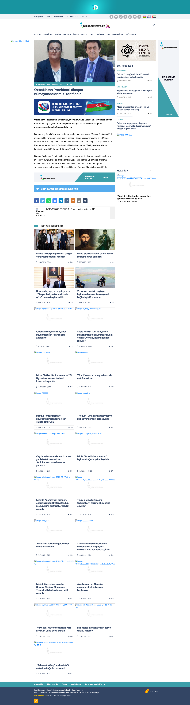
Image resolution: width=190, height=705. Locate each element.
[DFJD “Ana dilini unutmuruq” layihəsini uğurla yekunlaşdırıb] (95, 442)
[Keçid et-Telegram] (125, 17)
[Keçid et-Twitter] (116, 17)
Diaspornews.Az (40, 695)
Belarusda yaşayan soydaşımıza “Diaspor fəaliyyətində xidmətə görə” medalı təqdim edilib (53, 294)
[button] (85, 200)
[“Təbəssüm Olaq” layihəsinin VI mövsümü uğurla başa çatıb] (54, 651)
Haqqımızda (52, 684)
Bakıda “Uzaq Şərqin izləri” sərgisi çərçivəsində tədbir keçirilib (54, 255)
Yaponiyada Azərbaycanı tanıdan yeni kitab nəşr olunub (134, 92)
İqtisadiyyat (87, 34)
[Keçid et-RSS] (139, 17)
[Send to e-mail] (79, 200)
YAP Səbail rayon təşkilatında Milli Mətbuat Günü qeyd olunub (53, 629)
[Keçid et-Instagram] (121, 17)
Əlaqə (64, 684)
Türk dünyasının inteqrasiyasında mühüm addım (94, 377)
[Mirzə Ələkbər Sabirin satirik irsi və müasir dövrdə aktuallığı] (95, 239)
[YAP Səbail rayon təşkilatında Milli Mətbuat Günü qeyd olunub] (54, 614)
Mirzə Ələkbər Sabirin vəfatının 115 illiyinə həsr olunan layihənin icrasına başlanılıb (54, 378)
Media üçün (76, 684)
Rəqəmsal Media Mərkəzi (95, 684)
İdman (76, 34)
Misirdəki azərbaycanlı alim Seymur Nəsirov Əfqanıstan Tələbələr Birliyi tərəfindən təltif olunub (52, 588)
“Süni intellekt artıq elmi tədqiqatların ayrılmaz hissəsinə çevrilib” (93, 503)
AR (154, 17)
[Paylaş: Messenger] (54, 200)
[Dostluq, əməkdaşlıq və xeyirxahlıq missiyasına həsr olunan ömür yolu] (54, 402)
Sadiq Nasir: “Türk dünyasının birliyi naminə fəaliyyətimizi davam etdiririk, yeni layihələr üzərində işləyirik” (95, 336)
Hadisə (58, 34)
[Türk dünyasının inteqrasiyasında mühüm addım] (95, 361)
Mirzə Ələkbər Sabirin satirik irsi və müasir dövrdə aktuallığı (95, 255)
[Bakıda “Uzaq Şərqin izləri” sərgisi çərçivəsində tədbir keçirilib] (54, 239)
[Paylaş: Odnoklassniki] (73, 200)
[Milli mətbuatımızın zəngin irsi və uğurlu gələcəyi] (95, 614)
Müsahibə (131, 34)
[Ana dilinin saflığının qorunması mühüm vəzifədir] (54, 529)
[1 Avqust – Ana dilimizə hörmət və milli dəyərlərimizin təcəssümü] (95, 402)
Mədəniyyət (118, 34)
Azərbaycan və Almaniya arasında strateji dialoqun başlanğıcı (90, 587)
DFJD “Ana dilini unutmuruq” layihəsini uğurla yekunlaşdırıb (93, 458)
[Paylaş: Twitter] (42, 200)
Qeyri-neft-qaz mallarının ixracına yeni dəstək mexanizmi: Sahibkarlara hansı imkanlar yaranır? (53, 461)
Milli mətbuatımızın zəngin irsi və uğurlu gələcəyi (94, 629)
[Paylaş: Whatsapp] (48, 200)
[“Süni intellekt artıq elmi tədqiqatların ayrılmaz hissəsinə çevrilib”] (95, 486)
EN (149, 17)
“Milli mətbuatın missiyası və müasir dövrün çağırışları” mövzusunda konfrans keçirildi (93, 546)
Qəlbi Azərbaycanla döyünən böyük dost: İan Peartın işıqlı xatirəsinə (51, 334)
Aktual (37, 34)
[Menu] (36, 25)
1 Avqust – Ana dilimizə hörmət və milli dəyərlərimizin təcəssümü (94, 417)
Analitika (48, 34)
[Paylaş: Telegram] (61, 200)
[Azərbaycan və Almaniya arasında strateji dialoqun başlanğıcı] (95, 570)
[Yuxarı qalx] (183, 698)
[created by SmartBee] (151, 691)
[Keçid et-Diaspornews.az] (92, 24)
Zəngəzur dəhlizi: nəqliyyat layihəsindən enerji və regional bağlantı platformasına (93, 294)
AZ (144, 17)
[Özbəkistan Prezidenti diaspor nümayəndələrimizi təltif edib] (74, 61)
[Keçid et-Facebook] (111, 17)
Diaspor (67, 34)
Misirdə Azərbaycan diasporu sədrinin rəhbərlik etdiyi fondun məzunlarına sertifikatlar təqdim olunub (52, 504)
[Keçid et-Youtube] (135, 17)
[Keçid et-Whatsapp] (130, 17)
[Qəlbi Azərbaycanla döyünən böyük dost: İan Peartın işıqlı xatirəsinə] (54, 317)
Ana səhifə (38, 684)
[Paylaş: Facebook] (36, 200)
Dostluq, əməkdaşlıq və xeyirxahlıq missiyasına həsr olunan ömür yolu (51, 418)
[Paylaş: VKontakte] (66, 200)
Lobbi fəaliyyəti (102, 34)
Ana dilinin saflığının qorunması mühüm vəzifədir (52, 545)
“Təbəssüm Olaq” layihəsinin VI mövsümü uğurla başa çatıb (52, 667)
